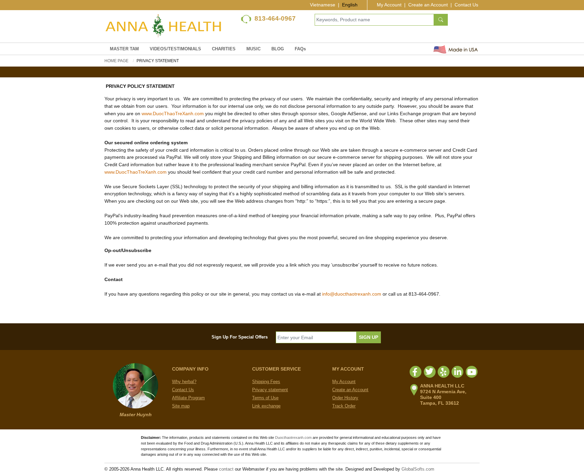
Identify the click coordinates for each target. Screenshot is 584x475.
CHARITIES (224, 48)
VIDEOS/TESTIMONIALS (175, 48)
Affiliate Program (188, 397)
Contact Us (466, 4)
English (350, 4)
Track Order (344, 405)
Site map (181, 405)
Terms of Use (265, 397)
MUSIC (253, 48)
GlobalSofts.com (418, 469)
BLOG (277, 48)
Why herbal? (184, 381)
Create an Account (428, 4)
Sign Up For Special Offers (240, 337)
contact (226, 469)
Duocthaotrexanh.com (293, 437)
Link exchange (266, 405)
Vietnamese (322, 4)
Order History (345, 397)
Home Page (116, 60)
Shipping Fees (266, 381)
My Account (389, 4)
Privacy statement (270, 389)
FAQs (300, 48)
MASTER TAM (124, 48)
